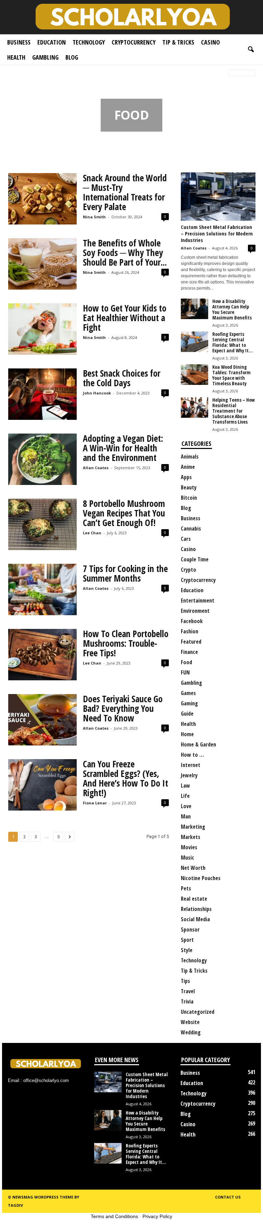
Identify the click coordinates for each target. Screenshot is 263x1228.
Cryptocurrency (133, 42)
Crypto (188, 569)
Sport (187, 940)
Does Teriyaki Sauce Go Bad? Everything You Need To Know (123, 708)
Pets (186, 888)
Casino (210, 42)
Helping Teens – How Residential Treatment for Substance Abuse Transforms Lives (233, 411)
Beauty (189, 487)
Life (185, 796)
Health (16, 57)
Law (185, 785)
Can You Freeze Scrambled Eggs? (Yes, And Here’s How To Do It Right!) (125, 778)
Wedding (191, 1032)
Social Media (195, 919)
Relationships (196, 909)
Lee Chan (92, 532)
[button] (250, 49)
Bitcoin (189, 497)
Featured (191, 641)
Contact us (228, 1197)
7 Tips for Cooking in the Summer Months (125, 573)
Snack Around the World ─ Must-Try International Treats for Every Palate (125, 192)
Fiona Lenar (95, 802)
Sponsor (190, 929)
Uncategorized (197, 1012)
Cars (186, 539)
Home (12, 73)
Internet (190, 765)
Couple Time (195, 559)
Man (186, 816)
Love (186, 806)
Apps (186, 477)
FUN (185, 672)
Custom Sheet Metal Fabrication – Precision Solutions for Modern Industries (217, 233)
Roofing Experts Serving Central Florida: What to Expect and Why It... (232, 342)
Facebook (192, 621)
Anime (188, 467)
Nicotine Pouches (201, 878)
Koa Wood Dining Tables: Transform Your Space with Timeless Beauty (231, 375)
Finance (189, 652)
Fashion (189, 631)
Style (186, 950)
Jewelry (189, 775)
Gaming (189, 703)
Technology (89, 42)
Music (187, 857)
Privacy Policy (157, 1216)
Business (18, 42)
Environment (195, 611)
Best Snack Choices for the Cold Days (121, 378)
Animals (190, 456)
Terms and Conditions (114, 1216)
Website (190, 1022)
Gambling (45, 57)
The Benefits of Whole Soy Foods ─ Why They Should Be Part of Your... (125, 252)
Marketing (193, 826)
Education (51, 42)
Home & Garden (198, 744)
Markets (190, 837)
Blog (71, 57)
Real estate (194, 898)
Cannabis (191, 528)
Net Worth (193, 868)
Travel (188, 991)
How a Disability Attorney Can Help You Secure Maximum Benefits (232, 309)
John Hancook (97, 393)
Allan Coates (96, 467)
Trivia (187, 1001)
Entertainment (197, 600)
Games (188, 693)
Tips (185, 981)
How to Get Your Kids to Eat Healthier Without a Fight (124, 317)
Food (186, 662)
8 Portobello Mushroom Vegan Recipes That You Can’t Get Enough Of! (124, 513)
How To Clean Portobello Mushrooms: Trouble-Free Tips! (125, 643)
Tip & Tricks (178, 42)
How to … (192, 754)
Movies (189, 847)
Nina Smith (94, 216)
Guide (187, 713)
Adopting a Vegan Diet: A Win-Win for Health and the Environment (123, 448)
